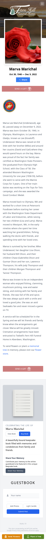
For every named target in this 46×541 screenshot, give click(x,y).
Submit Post (23, 511)
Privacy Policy (16, 530)
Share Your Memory (15, 471)
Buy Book (24, 434)
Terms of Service (29, 530)
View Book (12, 434)
